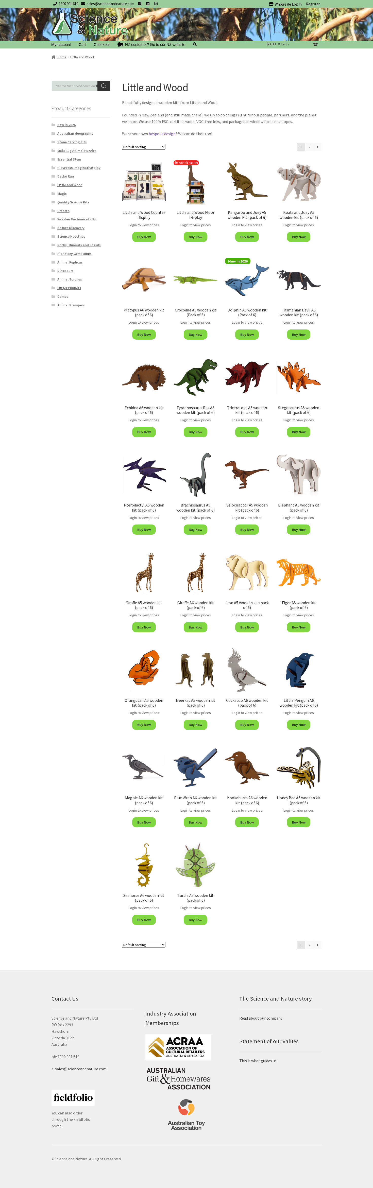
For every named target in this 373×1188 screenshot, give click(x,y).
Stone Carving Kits (72, 142)
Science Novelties (71, 236)
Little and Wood (69, 185)
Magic (62, 193)
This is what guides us (258, 1060)
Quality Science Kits (73, 202)
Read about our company (260, 1018)
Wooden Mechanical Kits (76, 219)
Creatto (63, 210)
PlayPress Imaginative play (78, 167)
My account (61, 44)
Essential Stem (69, 159)
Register (313, 4)
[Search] (103, 86)
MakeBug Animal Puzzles (76, 150)
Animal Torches (69, 279)
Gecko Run (65, 176)
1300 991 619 (68, 3)
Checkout (102, 44)
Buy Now (144, 237)
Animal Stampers (71, 305)
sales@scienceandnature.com (110, 3)
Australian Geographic (75, 133)
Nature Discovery (70, 227)
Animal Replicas (70, 262)
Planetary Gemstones (74, 253)
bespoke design (162, 133)
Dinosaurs (65, 270)
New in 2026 (66, 125)
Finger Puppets (69, 288)
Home (62, 57)
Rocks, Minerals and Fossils (79, 245)
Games (62, 296)
